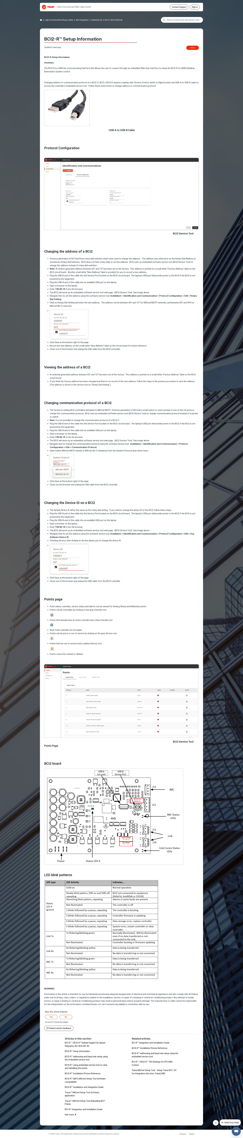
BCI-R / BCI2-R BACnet (113, 20)
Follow (192, 48)
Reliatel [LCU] (96, 20)
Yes (51, 1017)
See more (69, 1114)
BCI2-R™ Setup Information (77, 1051)
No (66, 1017)
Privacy (183, 1134)
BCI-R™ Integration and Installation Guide (83, 1109)
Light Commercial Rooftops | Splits (59, 20)
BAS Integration (82, 20)
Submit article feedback (60, 1028)
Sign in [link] (195, 7)
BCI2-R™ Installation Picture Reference (82, 1073)
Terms (191, 1134)
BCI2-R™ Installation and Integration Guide (84, 1087)
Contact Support (179, 7)
